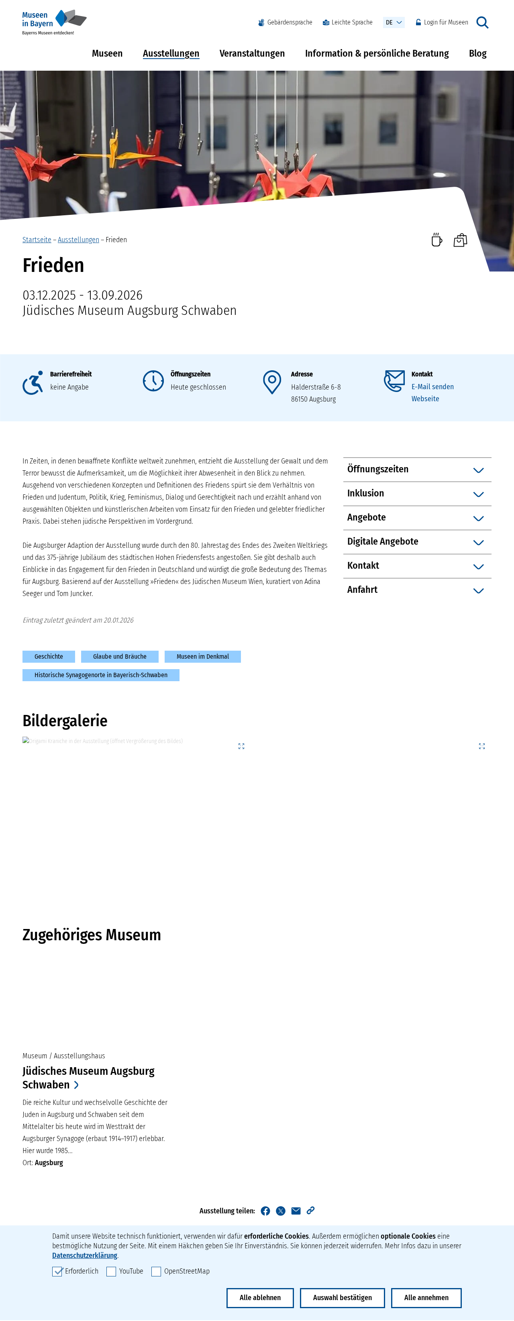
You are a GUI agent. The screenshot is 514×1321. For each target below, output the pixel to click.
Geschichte (49, 656)
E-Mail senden (433, 386)
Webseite (425, 398)
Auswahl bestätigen (342, 1297)
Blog (478, 53)
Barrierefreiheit (71, 374)
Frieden (116, 239)
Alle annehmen (426, 1297)
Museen (107, 53)
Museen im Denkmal (203, 656)
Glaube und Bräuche (120, 656)
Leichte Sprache (352, 22)
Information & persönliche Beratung (377, 53)
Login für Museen (446, 22)
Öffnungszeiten (190, 374)
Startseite (36, 239)
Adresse (302, 374)
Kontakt (422, 374)
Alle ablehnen (260, 1297)
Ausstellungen (171, 53)
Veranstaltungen (252, 53)
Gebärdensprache (289, 22)
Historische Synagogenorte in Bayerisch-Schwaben (101, 675)
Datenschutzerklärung (84, 1255)
